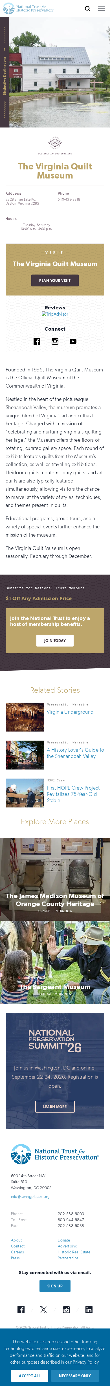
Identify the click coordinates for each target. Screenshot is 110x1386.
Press (15, 1258)
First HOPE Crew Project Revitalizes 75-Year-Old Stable (73, 794)
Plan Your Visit (55, 281)
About (16, 1240)
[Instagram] (55, 349)
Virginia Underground (70, 712)
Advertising (67, 1246)
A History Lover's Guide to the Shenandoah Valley (75, 753)
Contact (18, 1246)
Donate (64, 1240)
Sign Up (55, 1286)
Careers (17, 1252)
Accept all (29, 1376)
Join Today (55, 641)
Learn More (55, 1107)
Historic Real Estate (74, 1252)
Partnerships (68, 1258)
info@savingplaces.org (30, 1196)
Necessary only (75, 1376)
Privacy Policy (85, 1362)
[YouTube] (73, 349)
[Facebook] (37, 349)
